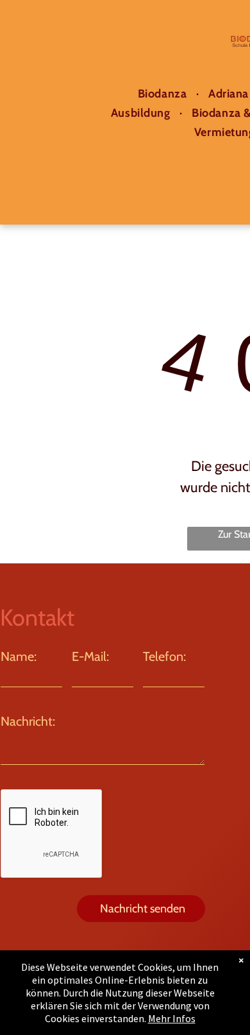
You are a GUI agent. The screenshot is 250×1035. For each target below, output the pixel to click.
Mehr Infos (172, 1018)
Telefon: (164, 656)
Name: (19, 656)
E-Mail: (90, 656)
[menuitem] (163, 93)
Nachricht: (28, 721)
